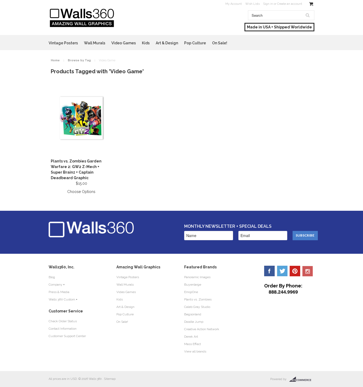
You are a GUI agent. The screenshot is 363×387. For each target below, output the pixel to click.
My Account (233, 4)
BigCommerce (301, 379)
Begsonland (192, 314)
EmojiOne (191, 292)
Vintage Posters (63, 43)
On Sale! (219, 43)
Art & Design (167, 43)
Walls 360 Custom (62, 299)
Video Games (123, 43)
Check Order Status (63, 321)
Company (55, 284)
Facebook (269, 271)
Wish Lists (252, 4)
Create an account (289, 4)
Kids (146, 43)
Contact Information (63, 328)
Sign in (268, 4)
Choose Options (81, 192)
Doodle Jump (193, 322)
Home (55, 60)
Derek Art (191, 336)
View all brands (195, 351)
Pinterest (295, 271)
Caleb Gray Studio (197, 307)
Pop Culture (195, 43)
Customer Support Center (67, 336)
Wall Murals (94, 43)
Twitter (282, 271)
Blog (52, 277)
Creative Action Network (201, 329)
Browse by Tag (79, 60)
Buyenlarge (192, 284)
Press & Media (59, 292)
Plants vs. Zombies (198, 299)
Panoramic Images (197, 277)
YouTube (307, 271)
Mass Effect (192, 344)
